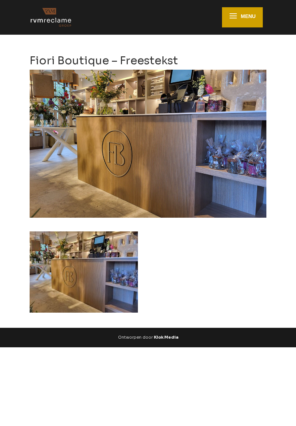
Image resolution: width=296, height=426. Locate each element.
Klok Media (166, 337)
